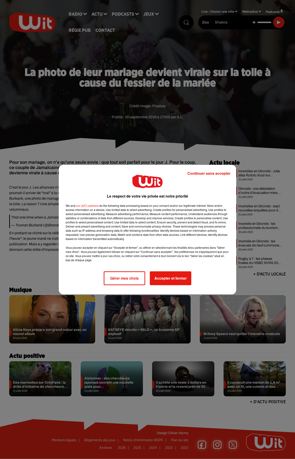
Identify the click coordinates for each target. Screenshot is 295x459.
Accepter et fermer (170, 278)
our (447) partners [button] (87, 205)
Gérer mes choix (124, 278)
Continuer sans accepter (208, 173)
